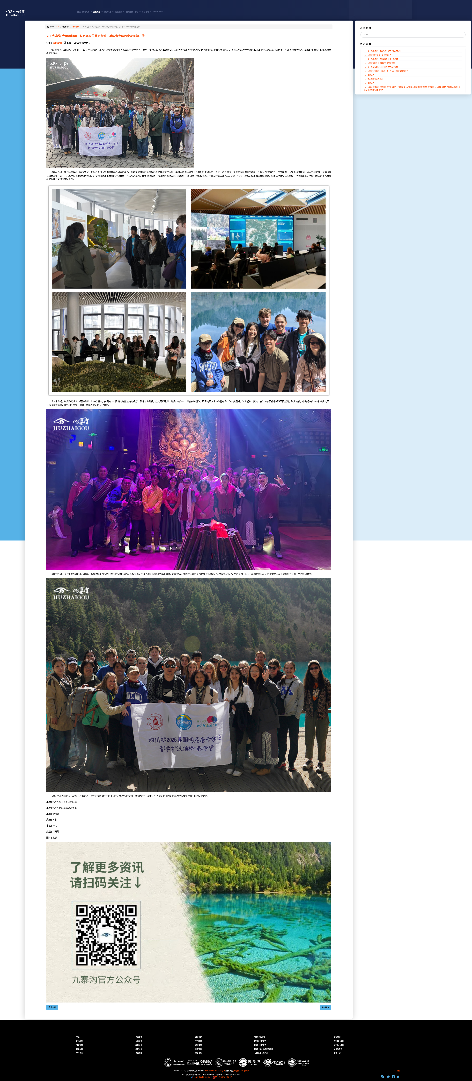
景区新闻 (57, 43)
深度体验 (198, 1053)
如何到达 (198, 1037)
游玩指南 (198, 1045)
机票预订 (198, 1049)
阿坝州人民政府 (260, 1045)
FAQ (78, 1037)
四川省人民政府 (260, 1041)
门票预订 (79, 1045)
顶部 (398, 1071)
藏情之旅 (138, 1045)
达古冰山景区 (339, 1045)
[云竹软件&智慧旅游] (241, 1071)
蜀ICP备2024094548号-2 (215, 1071)
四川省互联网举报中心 (223, 1077)
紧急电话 (79, 1049)
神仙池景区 (338, 1049)
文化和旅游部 (259, 1037)
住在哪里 (198, 1041)
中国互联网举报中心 (202, 1077)
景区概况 (79, 1041)
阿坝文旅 (337, 1053)
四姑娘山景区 (339, 1041)
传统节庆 (138, 1053)
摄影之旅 (138, 1049)
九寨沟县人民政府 (261, 1053)
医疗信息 (79, 1053)
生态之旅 (138, 1037)
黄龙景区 (337, 1037)
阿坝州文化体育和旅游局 (263, 1049)
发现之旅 (138, 1041)
